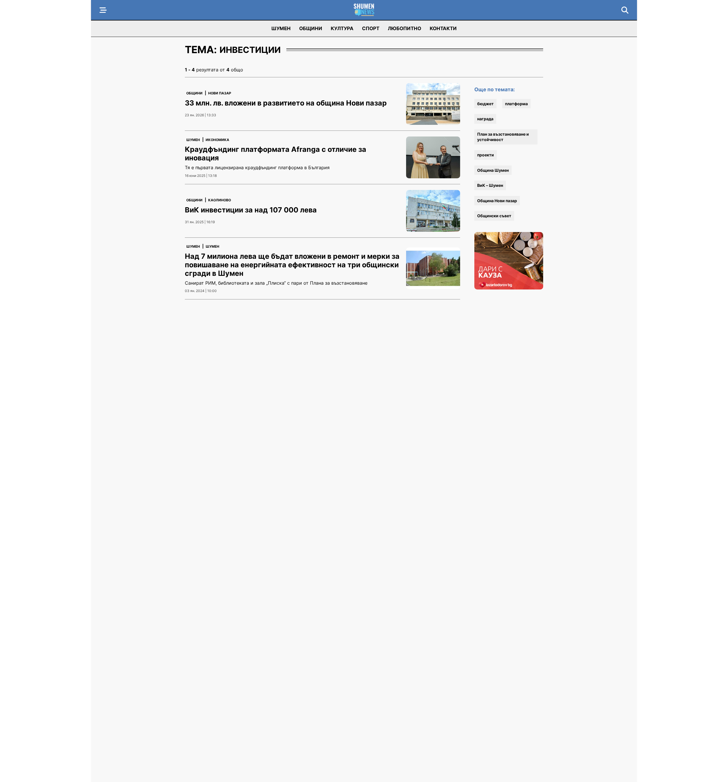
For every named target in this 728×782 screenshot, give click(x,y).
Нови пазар (219, 93)
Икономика (217, 140)
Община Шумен (493, 170)
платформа (516, 103)
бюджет (485, 103)
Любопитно (404, 28)
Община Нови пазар (497, 200)
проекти (485, 154)
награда (485, 118)
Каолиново (219, 200)
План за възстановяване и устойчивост (503, 137)
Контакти (443, 28)
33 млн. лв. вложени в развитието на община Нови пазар (286, 103)
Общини (310, 28)
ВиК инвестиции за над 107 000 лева (251, 210)
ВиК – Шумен (490, 185)
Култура (342, 28)
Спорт (370, 28)
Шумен (281, 28)
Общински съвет (494, 215)
